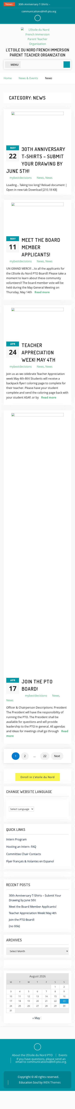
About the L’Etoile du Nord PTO (32, 1055)
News (40, 178)
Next (57, 756)
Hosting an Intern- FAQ (21, 847)
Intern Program (16, 839)
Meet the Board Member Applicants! (32, 907)
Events (63, 1055)
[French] (14, 803)
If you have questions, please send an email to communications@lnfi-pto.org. (41, 1060)
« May (36, 1018)
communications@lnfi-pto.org (39, 11)
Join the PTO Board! (21, 920)
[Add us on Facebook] (37, 1046)
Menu (14, 64)
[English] (10, 803)
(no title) (14, 926)
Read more (42, 292)
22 (44, 756)
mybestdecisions (21, 178)
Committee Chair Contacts (23, 854)
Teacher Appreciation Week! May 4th (38, 352)
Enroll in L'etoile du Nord (38, 777)
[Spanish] (17, 803)
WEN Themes (52, 1082)
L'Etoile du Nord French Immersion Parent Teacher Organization (37, 52)
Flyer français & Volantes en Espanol (30, 861)
